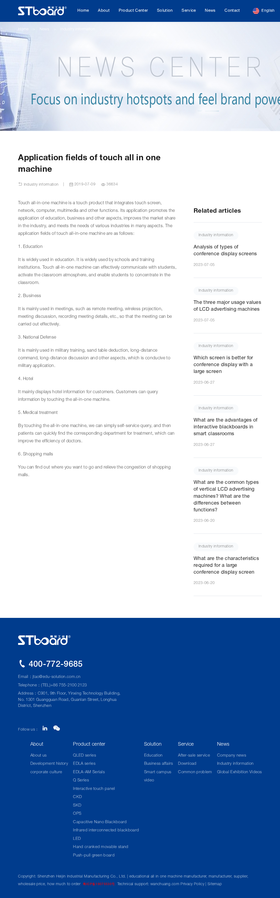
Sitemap (215, 884)
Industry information (77, 29)
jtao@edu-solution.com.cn (57, 677)
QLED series (84, 756)
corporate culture (46, 772)
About (104, 11)
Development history (49, 764)
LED (77, 839)
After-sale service (194, 756)
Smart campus (157, 772)
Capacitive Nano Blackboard (100, 822)
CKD (77, 797)
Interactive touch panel (94, 789)
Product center (133, 11)
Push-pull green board (94, 855)
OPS (77, 814)
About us (38, 756)
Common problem (195, 772)
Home (83, 11)
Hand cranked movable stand (100, 847)
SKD (77, 806)
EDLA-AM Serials (89, 772)
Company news (231, 756)
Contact (232, 11)
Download (187, 764)
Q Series (81, 780)
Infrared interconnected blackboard (106, 830)
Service (189, 11)
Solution (165, 11)
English (268, 11)
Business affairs (158, 764)
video (149, 780)
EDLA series (84, 764)
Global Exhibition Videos (239, 772)
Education (153, 756)
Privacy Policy (192, 884)
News (210, 11)
